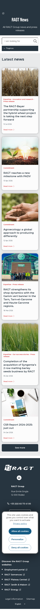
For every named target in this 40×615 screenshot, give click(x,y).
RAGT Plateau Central (15, 579)
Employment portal (14, 569)
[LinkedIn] (19, 477)
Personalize (17, 539)
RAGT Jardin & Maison (15, 585)
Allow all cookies (20, 531)
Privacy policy (20, 523)
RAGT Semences (13, 574)
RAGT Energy (11, 589)
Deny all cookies (19, 547)
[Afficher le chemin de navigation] (3, 13)
